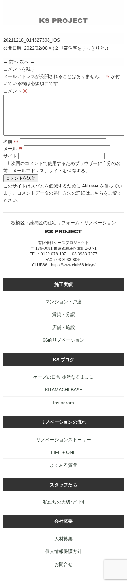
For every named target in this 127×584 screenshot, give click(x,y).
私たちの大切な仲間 (63, 501)
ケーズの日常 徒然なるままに (63, 377)
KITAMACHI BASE (63, 389)
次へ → (27, 61)
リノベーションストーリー (63, 439)
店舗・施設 (63, 327)
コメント (15, 91)
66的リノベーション (63, 340)
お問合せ (63, 564)
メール (13, 148)
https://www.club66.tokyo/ (73, 265)
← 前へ (10, 61)
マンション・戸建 (63, 301)
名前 (10, 141)
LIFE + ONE (63, 452)
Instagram (63, 402)
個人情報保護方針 (63, 551)
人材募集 (63, 538)
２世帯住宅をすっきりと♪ (80, 48)
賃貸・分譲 (63, 314)
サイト (10, 155)
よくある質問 (63, 465)
